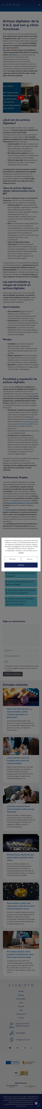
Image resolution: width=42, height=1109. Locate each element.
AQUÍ (16, 546)
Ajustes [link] (21, 552)
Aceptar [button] (21, 565)
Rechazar (12, 559)
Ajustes (29, 559)
